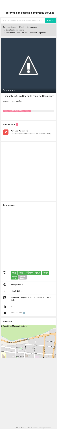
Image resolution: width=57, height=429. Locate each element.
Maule (21, 27)
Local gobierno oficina (15, 30)
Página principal (9, 27)
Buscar (50, 20)
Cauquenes (32, 27)
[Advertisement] (28, 170)
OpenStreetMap (9, 326)
